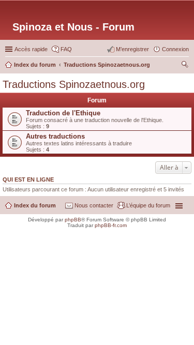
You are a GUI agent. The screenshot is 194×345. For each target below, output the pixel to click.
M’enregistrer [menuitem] (132, 49)
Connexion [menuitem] (175, 49)
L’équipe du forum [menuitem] (148, 205)
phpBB (73, 219)
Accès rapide (31, 49)
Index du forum (35, 205)
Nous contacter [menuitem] (93, 205)
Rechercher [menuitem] (185, 66)
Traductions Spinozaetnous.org (74, 84)
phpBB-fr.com (111, 225)
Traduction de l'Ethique (63, 113)
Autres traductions (55, 136)
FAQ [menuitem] (66, 49)
